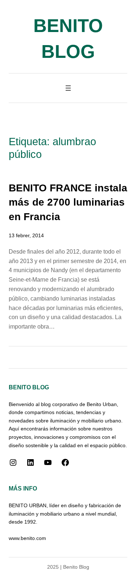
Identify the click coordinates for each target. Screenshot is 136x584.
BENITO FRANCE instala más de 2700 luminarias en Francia (68, 202)
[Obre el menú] (68, 88)
